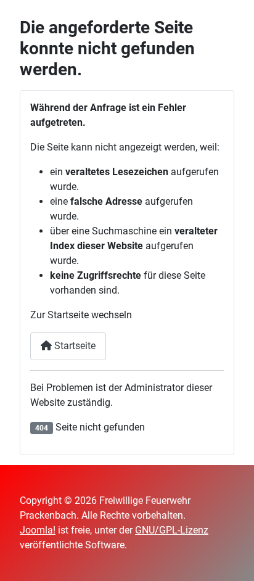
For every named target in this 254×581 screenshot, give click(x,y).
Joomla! (37, 530)
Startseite (74, 346)
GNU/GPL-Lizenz (171, 530)
